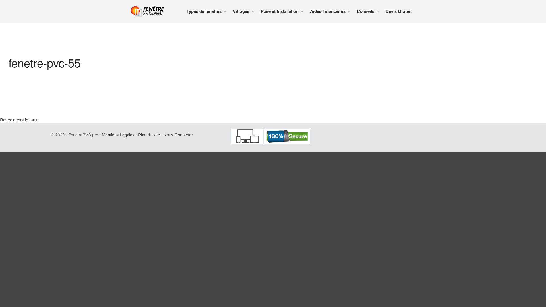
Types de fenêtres (204, 11)
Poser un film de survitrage (508, 244)
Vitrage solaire (499, 161)
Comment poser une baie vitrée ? (512, 204)
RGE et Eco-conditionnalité (508, 289)
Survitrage (496, 152)
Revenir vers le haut (18, 120)
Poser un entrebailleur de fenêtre (507, 232)
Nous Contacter (178, 135)
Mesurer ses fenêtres (504, 179)
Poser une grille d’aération (508, 271)
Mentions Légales (118, 135)
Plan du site (149, 135)
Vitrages (241, 11)
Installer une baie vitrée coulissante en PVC (506, 218)
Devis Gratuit (399, 11)
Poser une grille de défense (509, 253)
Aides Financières (501, 280)
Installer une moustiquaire (508, 262)
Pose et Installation (502, 170)
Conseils (365, 11)
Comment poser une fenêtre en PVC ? (511, 190)
